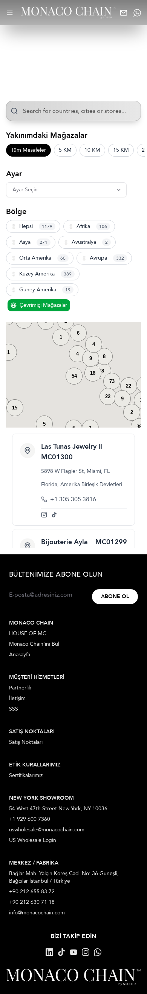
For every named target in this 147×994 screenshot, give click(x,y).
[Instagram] (85, 952)
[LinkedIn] (49, 952)
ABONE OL (115, 596)
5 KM (65, 150)
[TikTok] (61, 952)
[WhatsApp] (97, 952)
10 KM (92, 150)
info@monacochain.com (37, 912)
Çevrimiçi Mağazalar (43, 305)
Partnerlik (20, 687)
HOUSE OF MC (27, 633)
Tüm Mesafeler (28, 150)
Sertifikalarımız (26, 775)
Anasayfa (19, 654)
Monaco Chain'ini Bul (34, 644)
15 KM (121, 150)
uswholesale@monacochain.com (46, 829)
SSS (13, 708)
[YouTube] (73, 952)
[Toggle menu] (10, 13)
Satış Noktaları (26, 742)
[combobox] (73, 111)
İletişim (17, 698)
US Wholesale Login (32, 840)
